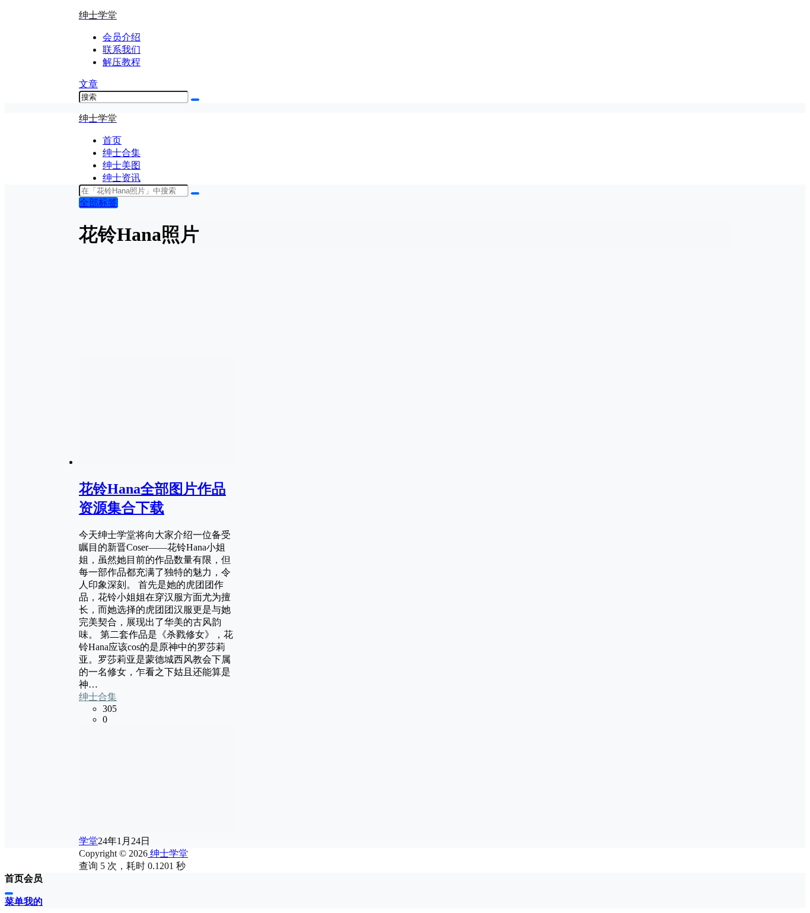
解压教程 (122, 62)
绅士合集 (98, 697)
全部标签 (98, 203)
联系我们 (122, 49)
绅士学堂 (168, 853)
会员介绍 (122, 37)
